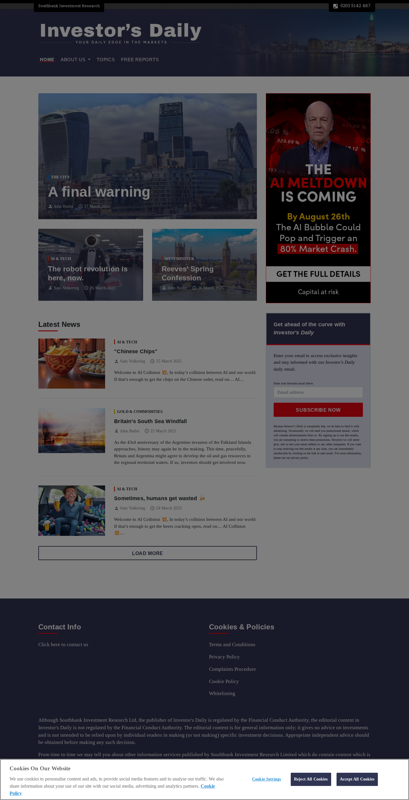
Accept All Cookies (357, 779)
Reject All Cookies (311, 779)
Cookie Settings (266, 779)
